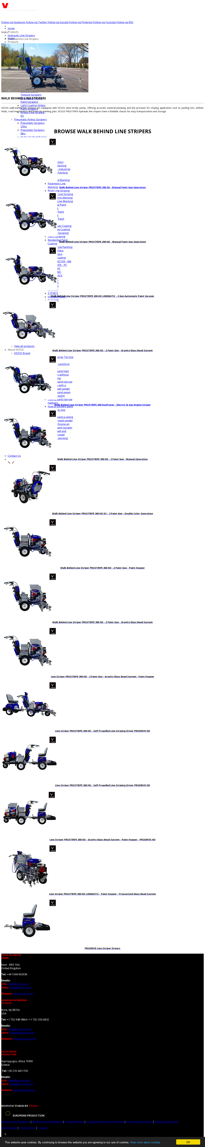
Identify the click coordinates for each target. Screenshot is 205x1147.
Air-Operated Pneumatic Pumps (105, 1121)
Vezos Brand (8, 1128)
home (11, 28)
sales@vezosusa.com (21, 1032)
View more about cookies (145, 1142)
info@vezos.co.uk (18, 984)
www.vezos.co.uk (23, 993)
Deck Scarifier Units (166, 1121)
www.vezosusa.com (24, 1039)
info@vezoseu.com (19, 1080)
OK (188, 1142)
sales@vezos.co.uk (20, 987)
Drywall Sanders (74, 1121)
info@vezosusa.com (20, 1029)
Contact (42, 1128)
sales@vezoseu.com (21, 1084)
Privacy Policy (27, 1128)
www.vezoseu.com (24, 1090)
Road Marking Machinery (48, 1121)
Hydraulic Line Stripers (21, 35)
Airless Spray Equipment (15, 1121)
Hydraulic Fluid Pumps (139, 1121)
